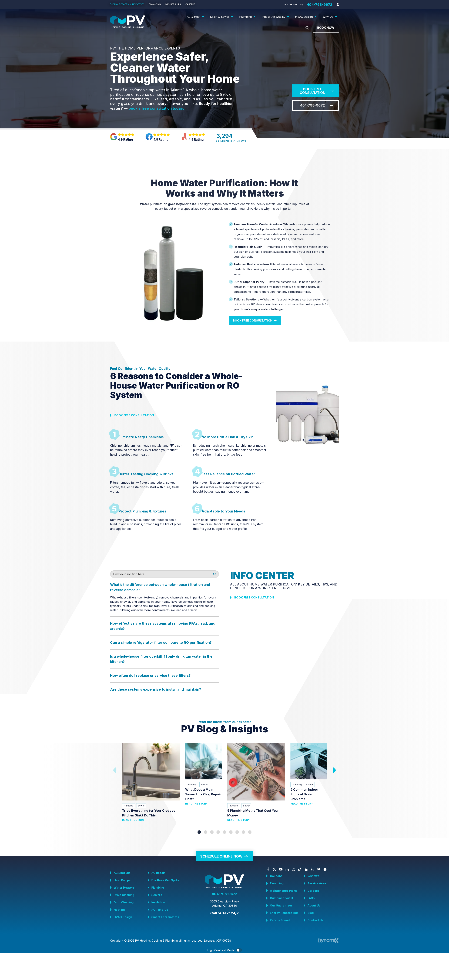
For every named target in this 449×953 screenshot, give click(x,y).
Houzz (306, 869)
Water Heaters (124, 887)
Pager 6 (231, 832)
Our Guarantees (281, 905)
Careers (313, 890)
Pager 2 (205, 832)
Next (334, 770)
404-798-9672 (319, 4)
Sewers (156, 895)
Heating (119, 909)
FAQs (311, 898)
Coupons (276, 876)
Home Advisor (318, 869)
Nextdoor (325, 869)
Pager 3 (212, 832)
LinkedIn (287, 869)
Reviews (313, 876)
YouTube (281, 869)
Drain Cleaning (124, 895)
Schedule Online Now (221, 856)
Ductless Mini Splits (165, 880)
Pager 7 (237, 832)
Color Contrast (239, 950)
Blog (310, 913)
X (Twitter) (274, 869)
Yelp (312, 869)
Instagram (293, 869)
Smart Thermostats (165, 917)
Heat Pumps (122, 880)
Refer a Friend (280, 920)
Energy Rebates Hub (284, 913)
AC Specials (122, 873)
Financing (276, 883)
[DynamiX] (328, 941)
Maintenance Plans (283, 890)
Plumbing (128, 805)
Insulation (158, 902)
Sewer (141, 805)
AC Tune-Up (159, 909)
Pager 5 (224, 832)
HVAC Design (123, 917)
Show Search (307, 28)
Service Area (316, 883)
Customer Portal (281, 898)
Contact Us (315, 920)
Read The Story (133, 819)
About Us (313, 905)
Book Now (325, 27)
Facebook (268, 869)
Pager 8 (243, 832)
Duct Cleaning (123, 902)
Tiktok (299, 869)
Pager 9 (250, 832)
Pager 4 (218, 832)
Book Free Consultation (312, 91)
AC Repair (158, 873)
